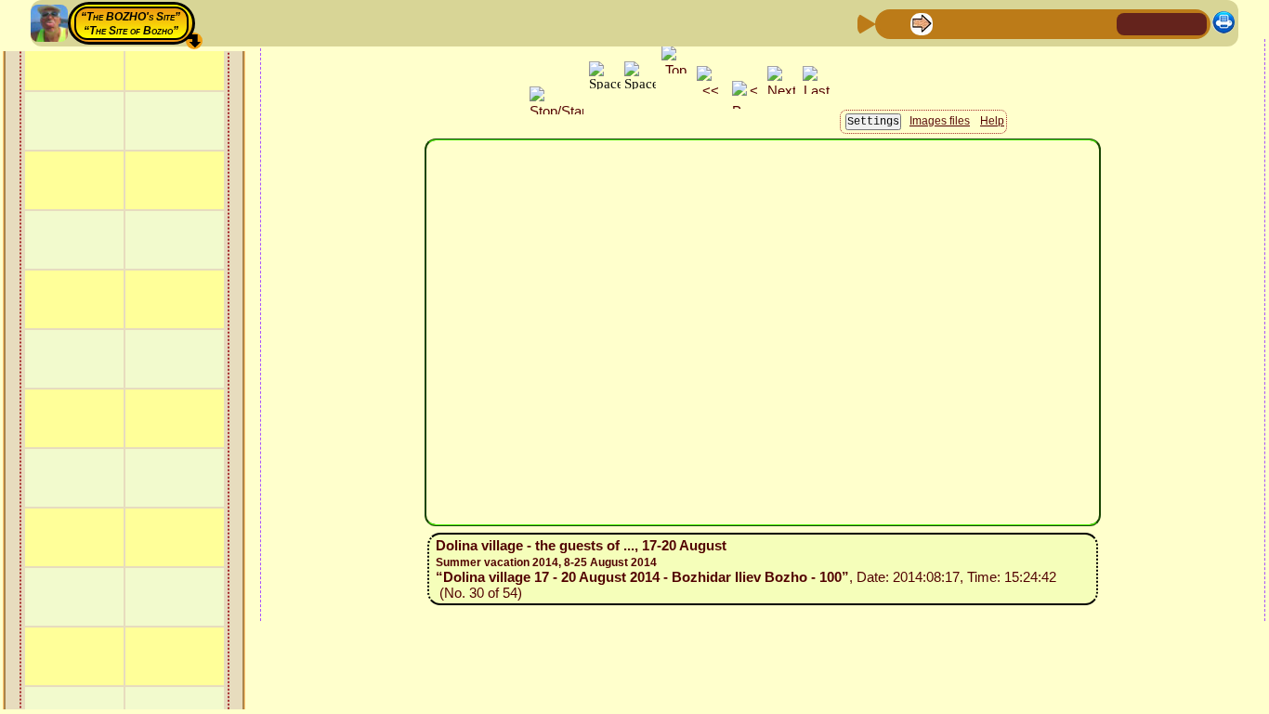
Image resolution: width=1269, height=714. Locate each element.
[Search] (1100, 23)
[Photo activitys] (1040, 23)
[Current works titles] (1011, 23)
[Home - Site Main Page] (1132, 23)
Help (992, 120)
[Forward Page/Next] (921, 23)
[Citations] (981, 23)
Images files (939, 120)
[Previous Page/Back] (892, 23)
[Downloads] (1070, 23)
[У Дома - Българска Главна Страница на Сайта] (1192, 23)
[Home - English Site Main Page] (1162, 23)
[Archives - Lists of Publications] (951, 23)
